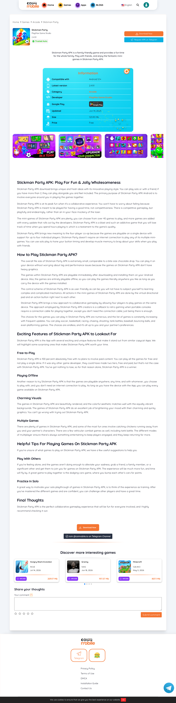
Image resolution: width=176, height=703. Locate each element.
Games (25, 22)
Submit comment (151, 614)
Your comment (23, 595)
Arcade (36, 22)
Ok (123, 700)
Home (16, 22)
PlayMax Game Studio (100, 97)
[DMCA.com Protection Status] (97, 655)
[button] (160, 146)
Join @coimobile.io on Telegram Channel (89, 536)
